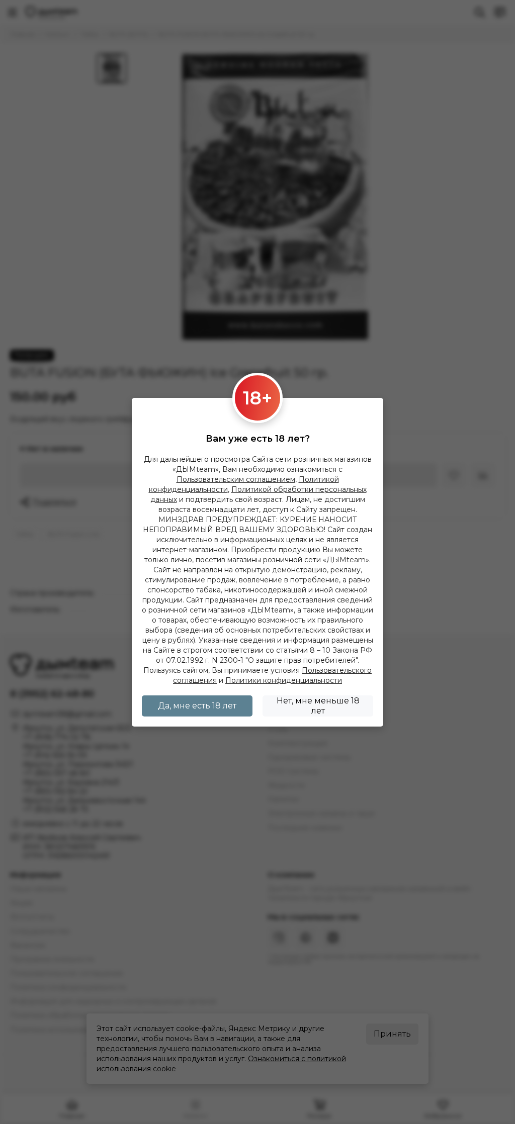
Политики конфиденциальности (283, 680)
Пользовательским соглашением (236, 479)
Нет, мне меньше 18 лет (318, 706)
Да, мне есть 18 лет (197, 705)
